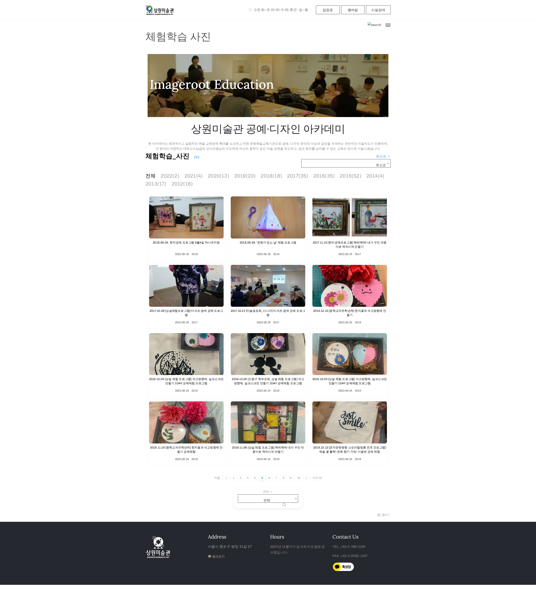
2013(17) (156, 184)
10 (298, 477)
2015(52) (350, 176)
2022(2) (170, 176)
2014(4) (375, 176)
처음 (217, 477)
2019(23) (245, 176)
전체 (151, 176)
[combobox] (383, 156)
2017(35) (297, 176)
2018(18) (271, 176)
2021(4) (193, 176)
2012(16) (182, 184)
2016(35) (324, 176)
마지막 (317, 477)
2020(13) (218, 176)
